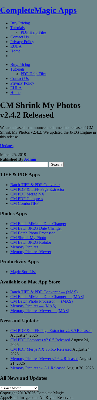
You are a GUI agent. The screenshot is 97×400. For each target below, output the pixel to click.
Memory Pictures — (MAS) (33, 306)
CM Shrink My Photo (28, 237)
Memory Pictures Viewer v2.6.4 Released (44, 358)
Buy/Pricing (20, 23)
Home (15, 51)
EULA (16, 46)
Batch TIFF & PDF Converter (35, 184)
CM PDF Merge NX (27, 194)
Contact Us (19, 37)
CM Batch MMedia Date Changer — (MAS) (47, 296)
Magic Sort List (23, 271)
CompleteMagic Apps (38, 10)
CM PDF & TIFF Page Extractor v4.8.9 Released (51, 330)
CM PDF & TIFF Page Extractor (37, 189)
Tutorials (17, 27)
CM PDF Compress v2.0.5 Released (40, 340)
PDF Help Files (33, 32)
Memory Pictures (24, 247)
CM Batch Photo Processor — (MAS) (41, 301)
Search (56, 164)
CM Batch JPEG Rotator (30, 242)
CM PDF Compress (26, 198)
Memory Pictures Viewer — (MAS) (39, 310)
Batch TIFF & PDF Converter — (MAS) (44, 292)
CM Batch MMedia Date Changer (38, 223)
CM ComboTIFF (24, 203)
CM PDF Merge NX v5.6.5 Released (41, 349)
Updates (6, 146)
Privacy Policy (22, 41)
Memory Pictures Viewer (30, 251)
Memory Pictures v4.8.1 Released (37, 368)
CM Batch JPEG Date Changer (36, 228)
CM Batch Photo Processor (32, 233)
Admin (30, 159)
